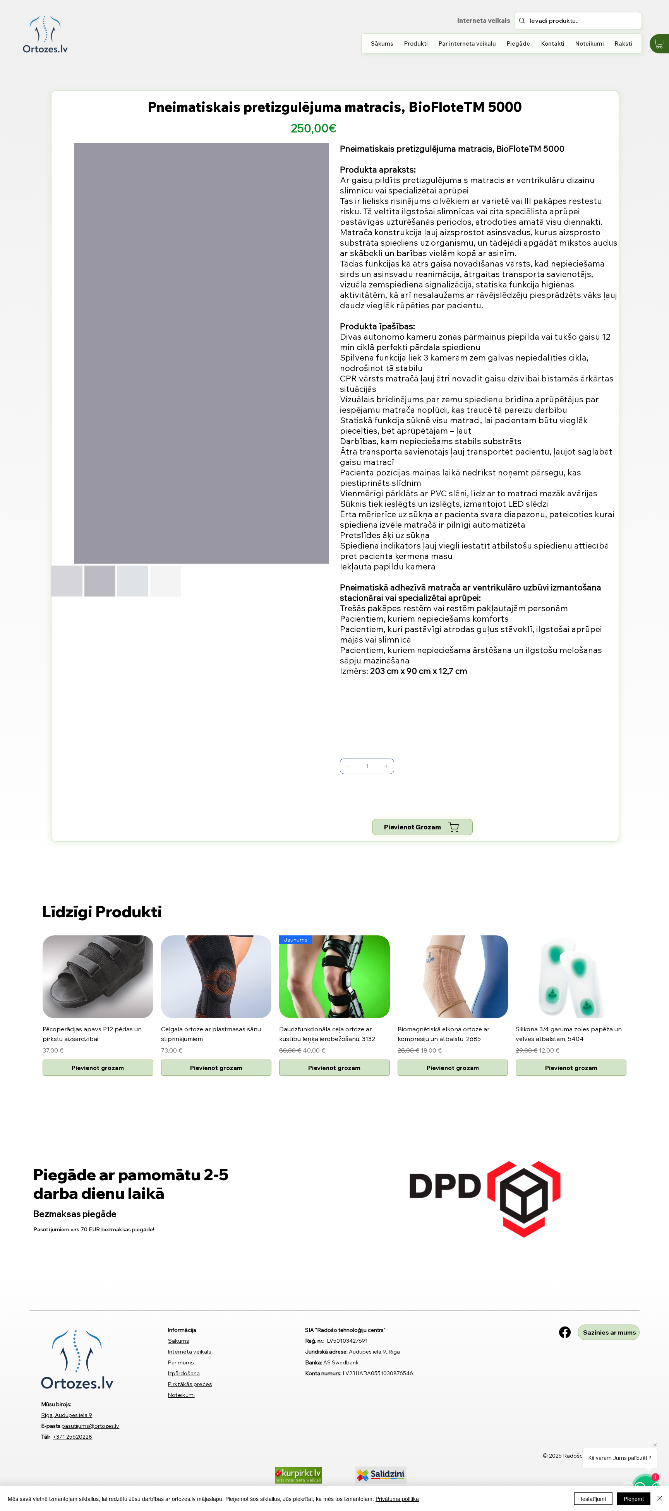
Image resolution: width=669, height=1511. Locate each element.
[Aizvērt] (659, 1498)
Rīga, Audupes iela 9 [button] (66, 1415)
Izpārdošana (184, 1373)
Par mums (181, 1362)
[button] (416, 44)
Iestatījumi (593, 1498)
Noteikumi (181, 1394)
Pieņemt (634, 1498)
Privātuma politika (397, 1498)
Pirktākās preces (190, 1384)
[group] (334, 1005)
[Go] (347, 766)
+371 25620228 (72, 1436)
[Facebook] (565, 1332)
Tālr (45, 1436)
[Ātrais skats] (98, 976)
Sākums (178, 1340)
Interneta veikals (189, 1351)
